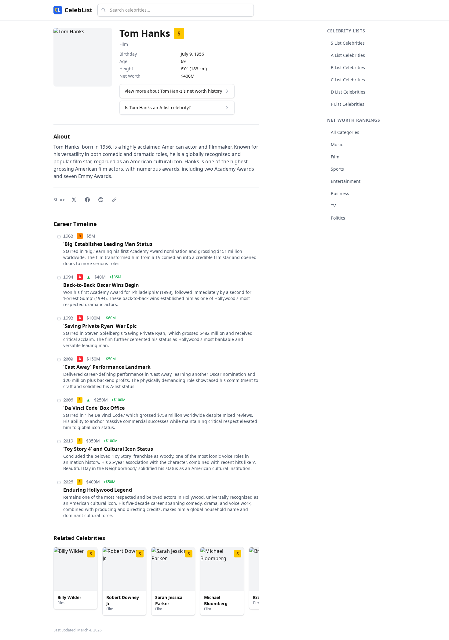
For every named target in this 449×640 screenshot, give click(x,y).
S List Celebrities (348, 43)
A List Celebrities (348, 55)
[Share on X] (74, 200)
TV (333, 206)
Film (123, 44)
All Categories (345, 132)
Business (340, 193)
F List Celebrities (347, 104)
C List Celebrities (348, 80)
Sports (337, 169)
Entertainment (345, 181)
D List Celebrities (348, 92)
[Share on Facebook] (87, 200)
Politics (338, 218)
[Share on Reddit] (101, 200)
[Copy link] (114, 200)
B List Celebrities (348, 67)
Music (337, 144)
